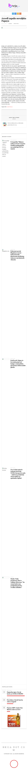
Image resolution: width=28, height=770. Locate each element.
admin (10, 23)
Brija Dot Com (14, 748)
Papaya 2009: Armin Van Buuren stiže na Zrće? (15, 708)
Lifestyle (12, 249)
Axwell (8, 106)
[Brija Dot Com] (14, 5)
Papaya (11, 106)
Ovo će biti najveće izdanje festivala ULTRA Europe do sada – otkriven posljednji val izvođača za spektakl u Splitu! (17, 474)
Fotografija (13, 140)
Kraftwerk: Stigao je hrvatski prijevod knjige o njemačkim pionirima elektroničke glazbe (18, 364)
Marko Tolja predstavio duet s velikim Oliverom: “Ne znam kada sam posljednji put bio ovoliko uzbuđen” (17, 583)
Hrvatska (16, 23)
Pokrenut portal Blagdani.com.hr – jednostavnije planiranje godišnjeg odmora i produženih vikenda (17, 255)
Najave (8, 698)
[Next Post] (20, 112)
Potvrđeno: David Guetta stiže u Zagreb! (15, 701)
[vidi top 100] (14, 720)
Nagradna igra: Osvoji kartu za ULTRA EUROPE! (15, 693)
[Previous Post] (8, 112)
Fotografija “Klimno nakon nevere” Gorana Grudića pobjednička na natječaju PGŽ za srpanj (17, 145)
